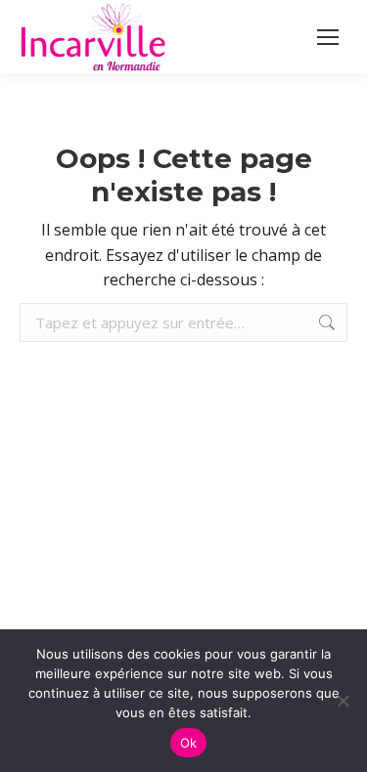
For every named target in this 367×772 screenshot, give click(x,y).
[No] (342, 700)
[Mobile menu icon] (327, 37)
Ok (189, 743)
